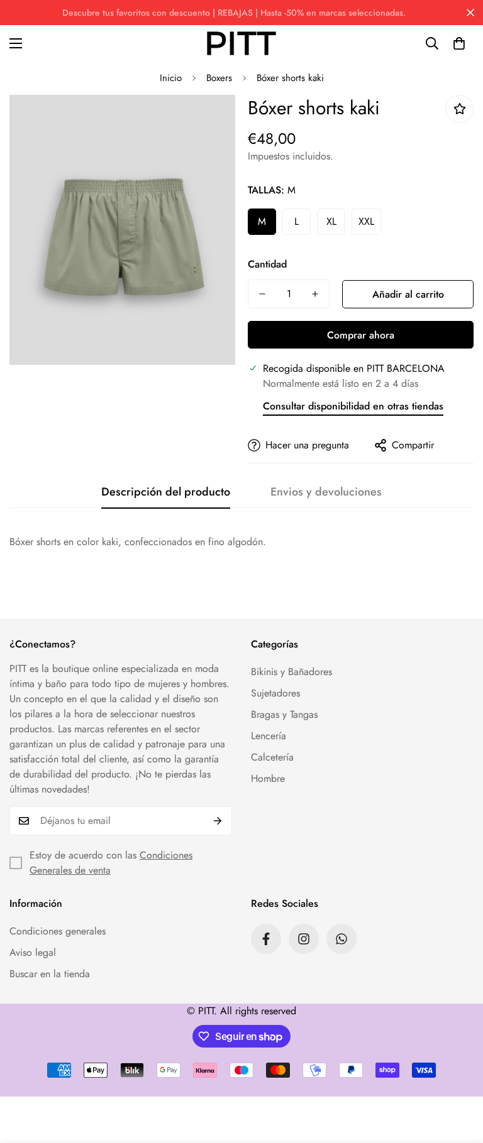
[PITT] (241, 43)
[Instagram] (304, 939)
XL (331, 221)
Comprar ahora (360, 335)
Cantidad (267, 264)
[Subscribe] (218, 820)
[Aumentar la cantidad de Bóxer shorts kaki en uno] (315, 294)
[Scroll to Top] (458, 1074)
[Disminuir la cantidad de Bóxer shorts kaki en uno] (262, 294)
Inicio (171, 78)
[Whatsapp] (341, 939)
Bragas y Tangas (284, 714)
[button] (459, 43)
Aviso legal (32, 952)
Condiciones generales (57, 931)
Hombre (268, 778)
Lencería (268, 736)
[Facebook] (266, 939)
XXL (366, 221)
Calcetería (272, 757)
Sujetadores (275, 693)
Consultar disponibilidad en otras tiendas (353, 406)
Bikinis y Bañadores (291, 671)
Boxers (219, 78)
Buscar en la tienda (49, 974)
